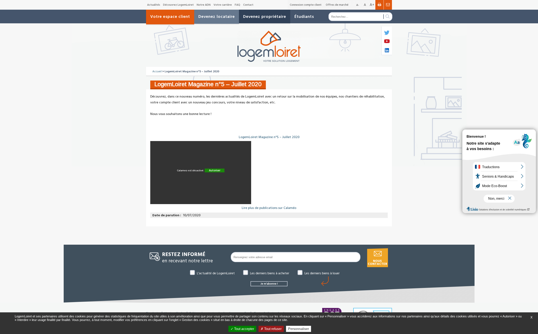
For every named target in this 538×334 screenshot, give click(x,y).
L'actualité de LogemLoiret (216, 273)
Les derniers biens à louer (322, 273)
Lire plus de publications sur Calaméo (269, 208)
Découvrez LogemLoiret (178, 5)
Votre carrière (223, 5)
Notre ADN (204, 5)
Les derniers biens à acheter (269, 273)
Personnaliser (298, 329)
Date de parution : (166, 215)
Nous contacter (377, 262)
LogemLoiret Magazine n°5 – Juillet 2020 (269, 137)
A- (357, 5)
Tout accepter (243, 329)
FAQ (237, 5)
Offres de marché (337, 5)
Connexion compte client (306, 5)
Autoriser (214, 170)
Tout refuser (272, 329)
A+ (372, 4)
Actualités (153, 5)
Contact (248, 5)
